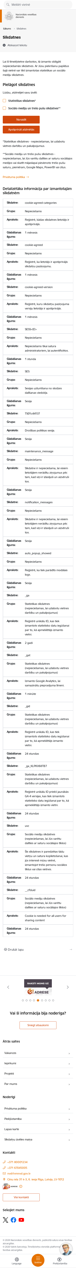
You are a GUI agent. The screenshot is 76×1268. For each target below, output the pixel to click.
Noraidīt (21, 119)
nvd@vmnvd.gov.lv (18, 1173)
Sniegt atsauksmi (38, 1025)
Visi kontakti (21, 1197)
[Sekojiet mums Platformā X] (5, 1220)
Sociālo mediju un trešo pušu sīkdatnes (34, 108)
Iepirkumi (10, 1063)
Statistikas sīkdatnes (22, 101)
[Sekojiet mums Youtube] (21, 1220)
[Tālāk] (68, 987)
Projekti (9, 1073)
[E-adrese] (10, 1186)
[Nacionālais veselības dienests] (36, 20)
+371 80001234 (17, 1162)
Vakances (10, 1053)
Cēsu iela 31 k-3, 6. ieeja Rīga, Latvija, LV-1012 (35, 1179)
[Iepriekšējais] (8, 987)
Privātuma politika (14, 177)
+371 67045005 (17, 1168)
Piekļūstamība (13, 1119)
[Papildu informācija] (20, 1186)
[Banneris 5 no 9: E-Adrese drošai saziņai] (38, 987)
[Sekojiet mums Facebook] (13, 1220)
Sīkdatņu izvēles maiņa (18, 1139)
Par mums (10, 1084)
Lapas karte (11, 1129)
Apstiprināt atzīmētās (21, 129)
